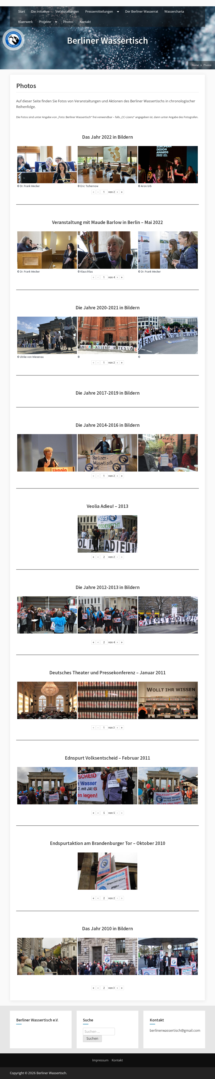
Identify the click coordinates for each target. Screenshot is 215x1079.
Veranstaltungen (67, 11)
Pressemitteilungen (99, 11)
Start (21, 11)
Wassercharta (174, 11)
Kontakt (85, 22)
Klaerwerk (25, 22)
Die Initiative (40, 11)
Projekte (45, 22)
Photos (68, 22)
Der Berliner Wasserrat (141, 11)
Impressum (100, 1060)
